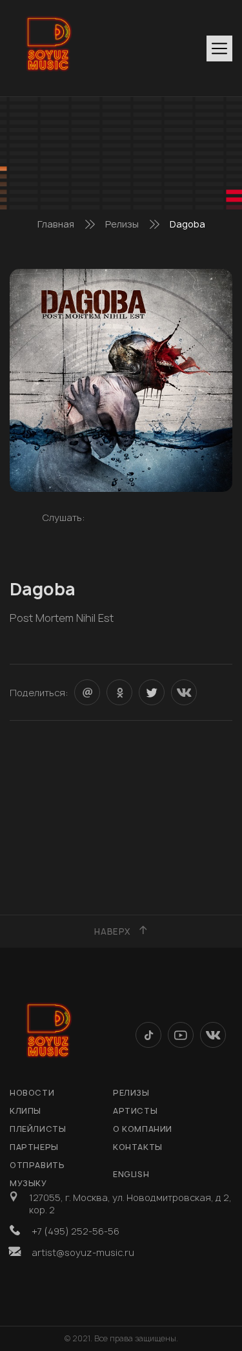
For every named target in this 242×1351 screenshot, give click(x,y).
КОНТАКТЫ (138, 1147)
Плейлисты (38, 1128)
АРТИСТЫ (135, 1110)
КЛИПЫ (25, 1110)
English (131, 1174)
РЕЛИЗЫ (131, 1092)
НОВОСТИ (32, 1092)
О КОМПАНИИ (142, 1128)
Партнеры (34, 1147)
